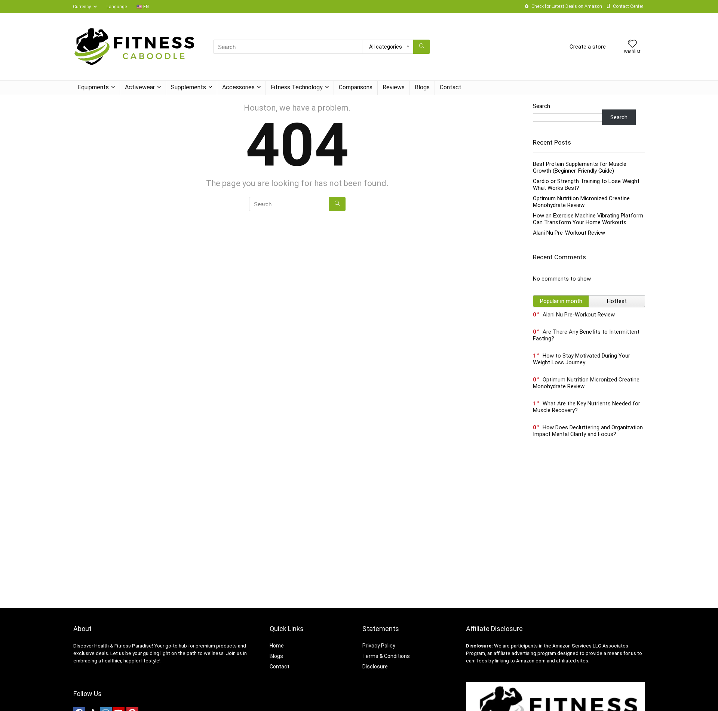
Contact (450, 87)
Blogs (422, 87)
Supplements (188, 87)
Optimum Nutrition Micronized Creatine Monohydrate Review (581, 201)
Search (541, 106)
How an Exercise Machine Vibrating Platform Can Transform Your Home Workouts (588, 219)
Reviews (394, 87)
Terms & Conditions (386, 656)
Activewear (140, 87)
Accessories (238, 87)
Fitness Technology (297, 87)
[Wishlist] (632, 44)
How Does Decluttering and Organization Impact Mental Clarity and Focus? (588, 431)
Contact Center (628, 6)
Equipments (93, 87)
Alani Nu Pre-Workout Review (569, 232)
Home (277, 646)
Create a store (588, 46)
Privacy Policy (378, 646)
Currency (82, 6)
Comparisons (355, 87)
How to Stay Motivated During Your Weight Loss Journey (581, 359)
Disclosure (375, 667)
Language (117, 6)
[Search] (421, 47)
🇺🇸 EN (142, 6)
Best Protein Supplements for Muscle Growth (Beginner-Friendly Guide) (579, 167)
